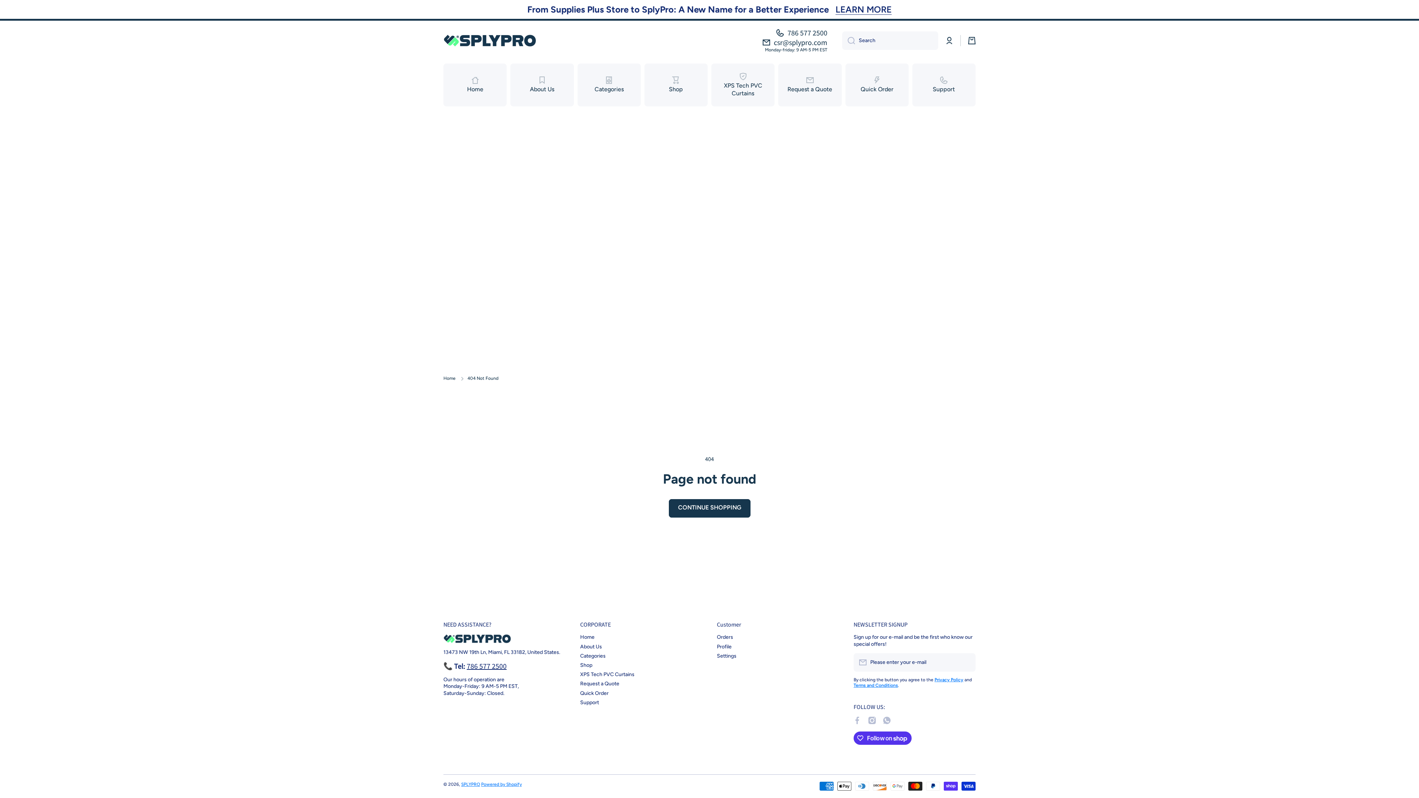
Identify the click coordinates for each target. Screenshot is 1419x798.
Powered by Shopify (501, 784)
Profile (724, 647)
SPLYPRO (470, 784)
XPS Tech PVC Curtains (607, 674)
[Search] (848, 40)
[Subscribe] (966, 662)
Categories (593, 656)
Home (449, 378)
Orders (725, 637)
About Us (591, 647)
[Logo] (489, 40)
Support (589, 702)
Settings (726, 656)
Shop (586, 665)
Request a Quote (599, 684)
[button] (972, 40)
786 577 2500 (807, 33)
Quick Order (594, 693)
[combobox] (890, 40)
